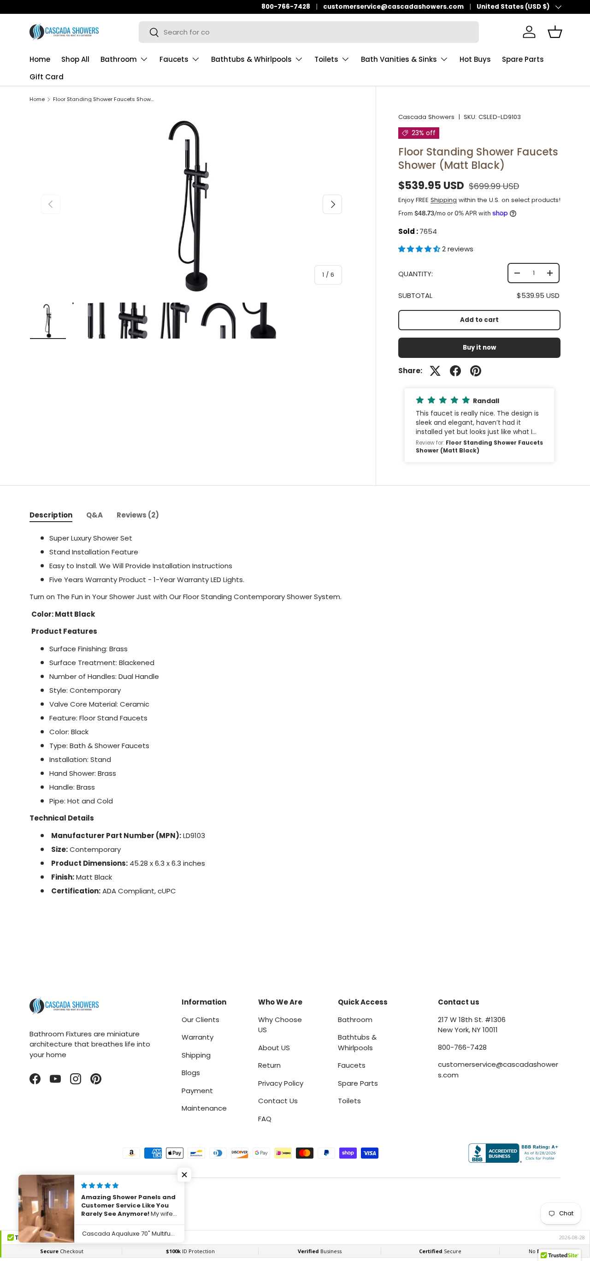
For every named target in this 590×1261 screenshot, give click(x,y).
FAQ (264, 1119)
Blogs (191, 1072)
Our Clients (200, 1019)
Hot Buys (475, 59)
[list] (191, 204)
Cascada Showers (426, 117)
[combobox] (309, 32)
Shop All (75, 59)
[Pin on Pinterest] (476, 371)
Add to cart (479, 319)
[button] (420, 249)
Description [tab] (51, 515)
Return (269, 1065)
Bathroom (118, 59)
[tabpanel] (295, 723)
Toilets (326, 59)
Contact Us (278, 1101)
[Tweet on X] (435, 371)
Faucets (174, 59)
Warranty (197, 1037)
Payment (197, 1090)
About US (274, 1048)
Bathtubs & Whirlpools (251, 59)
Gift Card (47, 77)
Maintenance (204, 1108)
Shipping (444, 200)
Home (40, 59)
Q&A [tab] (94, 515)
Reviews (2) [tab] (138, 515)
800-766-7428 (285, 6)
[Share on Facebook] (455, 371)
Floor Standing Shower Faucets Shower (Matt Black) (105, 99)
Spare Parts (523, 59)
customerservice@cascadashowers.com (393, 6)
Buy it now (479, 347)
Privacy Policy (280, 1083)
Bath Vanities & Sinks (399, 59)
